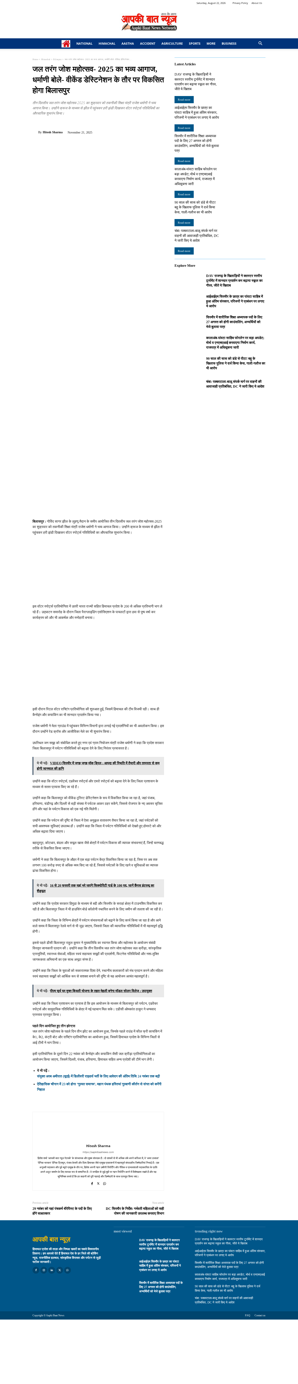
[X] (47, 123)
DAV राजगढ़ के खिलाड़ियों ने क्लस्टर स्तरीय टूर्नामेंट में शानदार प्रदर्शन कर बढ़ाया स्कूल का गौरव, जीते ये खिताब (234, 280)
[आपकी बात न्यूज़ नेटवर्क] (149, 22)
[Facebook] (37, 123)
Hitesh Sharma (53, 132)
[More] (77, 123)
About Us (257, 3)
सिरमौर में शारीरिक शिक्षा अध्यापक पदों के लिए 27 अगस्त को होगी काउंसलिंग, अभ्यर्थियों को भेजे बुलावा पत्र (234, 322)
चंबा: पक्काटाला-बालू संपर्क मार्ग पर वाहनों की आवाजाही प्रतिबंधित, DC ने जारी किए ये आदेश (197, 235)
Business (229, 43)
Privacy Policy (240, 3)
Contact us (260, 1315)
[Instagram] (43, 1270)
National (84, 43)
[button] (260, 44)
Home (35, 59)
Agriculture (172, 43)
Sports (194, 43)
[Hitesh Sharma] (35, 132)
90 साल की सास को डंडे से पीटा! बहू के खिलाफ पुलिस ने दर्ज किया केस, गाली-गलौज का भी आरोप (195, 207)
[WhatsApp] (67, 123)
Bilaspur (57, 59)
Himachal (107, 43)
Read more (184, 99)
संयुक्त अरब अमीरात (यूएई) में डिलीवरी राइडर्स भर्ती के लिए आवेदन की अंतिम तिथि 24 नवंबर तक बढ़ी (98, 1076)
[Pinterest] (57, 123)
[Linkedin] (51, 1270)
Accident (147, 43)
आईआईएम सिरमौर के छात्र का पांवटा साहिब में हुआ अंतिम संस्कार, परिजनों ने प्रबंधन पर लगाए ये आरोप (197, 112)
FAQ (247, 1315)
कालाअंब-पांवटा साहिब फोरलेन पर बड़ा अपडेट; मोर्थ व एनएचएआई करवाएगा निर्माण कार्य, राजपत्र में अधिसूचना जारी (235, 342)
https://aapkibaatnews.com (98, 1152)
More (211, 43)
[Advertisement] (98, 571)
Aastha (128, 43)
